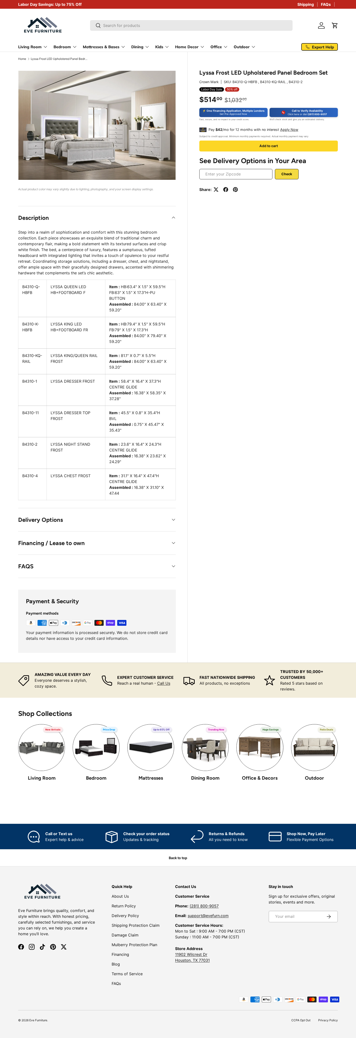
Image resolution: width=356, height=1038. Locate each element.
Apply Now (289, 129)
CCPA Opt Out (300, 1020)
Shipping (305, 4)
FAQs (326, 4)
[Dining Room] (205, 747)
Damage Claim (125, 935)
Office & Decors (260, 778)
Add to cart (268, 146)
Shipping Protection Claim (136, 925)
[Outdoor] (314, 747)
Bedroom (96, 778)
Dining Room (205, 778)
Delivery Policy (125, 915)
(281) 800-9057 (204, 905)
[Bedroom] (96, 747)
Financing (120, 954)
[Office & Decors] (260, 747)
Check (286, 174)
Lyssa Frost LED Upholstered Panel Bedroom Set (60, 58)
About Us (120, 896)
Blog (116, 964)
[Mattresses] (151, 747)
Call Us (163, 683)
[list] (97, 125)
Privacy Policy (328, 1020)
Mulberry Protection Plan (134, 944)
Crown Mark (209, 82)
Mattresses (151, 778)
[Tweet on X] (216, 189)
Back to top (178, 858)
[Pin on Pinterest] (235, 189)
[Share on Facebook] (226, 189)
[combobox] (191, 25)
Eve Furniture (38, 1020)
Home (22, 58)
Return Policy (124, 905)
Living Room (41, 778)
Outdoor (314, 778)
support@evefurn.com (208, 915)
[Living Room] (41, 747)
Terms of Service (127, 973)
